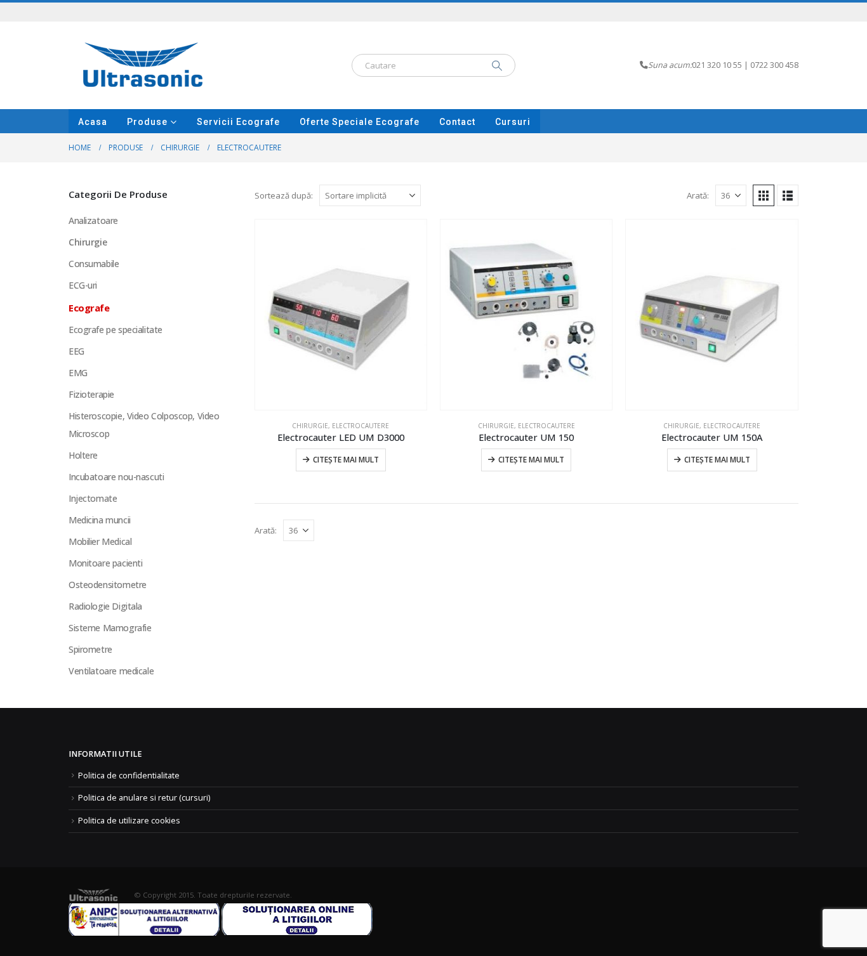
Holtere (83, 455)
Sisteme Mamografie (110, 628)
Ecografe (89, 307)
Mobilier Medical (100, 541)
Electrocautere (360, 425)
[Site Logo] (143, 65)
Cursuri (513, 122)
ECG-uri (83, 285)
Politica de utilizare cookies (129, 820)
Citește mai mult (346, 459)
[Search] (497, 65)
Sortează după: (284, 195)
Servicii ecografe (238, 122)
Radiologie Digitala (105, 606)
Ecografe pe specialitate (115, 330)
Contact (457, 122)
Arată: (698, 195)
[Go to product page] (341, 314)
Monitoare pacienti (105, 563)
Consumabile (94, 264)
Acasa (92, 122)
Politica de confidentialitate (129, 775)
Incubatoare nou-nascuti (116, 477)
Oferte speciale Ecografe (360, 122)
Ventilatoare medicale (111, 671)
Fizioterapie (91, 394)
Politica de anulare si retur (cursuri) (144, 797)
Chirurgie (310, 425)
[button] (763, 195)
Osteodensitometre (108, 585)
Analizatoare (93, 220)
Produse (147, 122)
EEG (76, 351)
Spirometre (90, 649)
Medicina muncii (100, 520)
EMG (78, 373)
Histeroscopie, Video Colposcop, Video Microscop (144, 425)
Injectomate (93, 498)
